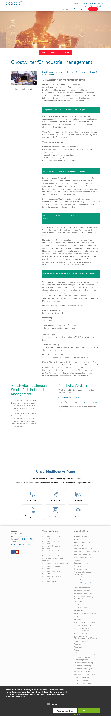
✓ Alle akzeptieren (89, 711)
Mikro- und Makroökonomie (84, 623)
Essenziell (54, 704)
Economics (78, 566)
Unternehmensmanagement (84, 669)
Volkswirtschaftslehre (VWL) (85, 675)
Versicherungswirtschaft (83, 672)
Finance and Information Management (83, 573)
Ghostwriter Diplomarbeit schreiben (23, 406)
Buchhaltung (78, 545)
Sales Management (81, 641)
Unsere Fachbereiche (82, 531)
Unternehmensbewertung (83, 663)
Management (78, 611)
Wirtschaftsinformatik (82, 681)
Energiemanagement (81, 569)
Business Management (82, 554)
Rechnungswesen (80, 633)
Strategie (77, 650)
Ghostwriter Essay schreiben (20, 411)
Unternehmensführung (82, 666)
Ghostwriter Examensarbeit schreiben (23, 413)
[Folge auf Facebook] (13, 552)
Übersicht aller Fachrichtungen (55, 52)
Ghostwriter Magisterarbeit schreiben (23, 424)
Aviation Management (82, 542)
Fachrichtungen (80, 9)
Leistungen (67, 9)
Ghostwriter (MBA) (17, 426)
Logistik (77, 605)
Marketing (77, 617)
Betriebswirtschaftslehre (83, 557)
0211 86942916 (93, 3)
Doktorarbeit (60, 72)
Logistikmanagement (81, 608)
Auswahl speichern (65, 711)
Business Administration (83, 548)
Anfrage (93, 9)
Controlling (78, 560)
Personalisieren (76, 714)
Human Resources (81, 580)
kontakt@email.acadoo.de (94, 6)
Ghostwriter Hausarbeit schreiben (22, 416)
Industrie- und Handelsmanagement (82, 587)
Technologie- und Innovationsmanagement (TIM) (85, 654)
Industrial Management (82, 583)
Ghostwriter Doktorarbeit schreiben (23, 408)
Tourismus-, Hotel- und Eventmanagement (82, 659)
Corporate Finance (81, 563)
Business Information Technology (86, 551)
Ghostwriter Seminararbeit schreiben (23, 421)
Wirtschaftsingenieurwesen (84, 684)
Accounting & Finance (82, 539)
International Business (82, 591)
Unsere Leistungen (50, 531)
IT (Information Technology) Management (84, 598)
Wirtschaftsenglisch (81, 678)
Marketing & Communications (85, 614)
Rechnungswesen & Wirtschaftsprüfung (81, 629)
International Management (83, 594)
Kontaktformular (90, 402)
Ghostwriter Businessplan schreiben (23, 403)
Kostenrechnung (80, 602)
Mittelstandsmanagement (83, 625)
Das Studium (47, 72)
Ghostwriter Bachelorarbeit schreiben (23, 401)
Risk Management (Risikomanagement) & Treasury (86, 637)
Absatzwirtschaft (80, 537)
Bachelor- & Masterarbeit (78, 72)
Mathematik (78, 620)
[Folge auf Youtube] (17, 552)
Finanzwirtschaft (80, 577)
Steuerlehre (78, 644)
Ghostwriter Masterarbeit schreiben (23, 419)
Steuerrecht (78, 647)
